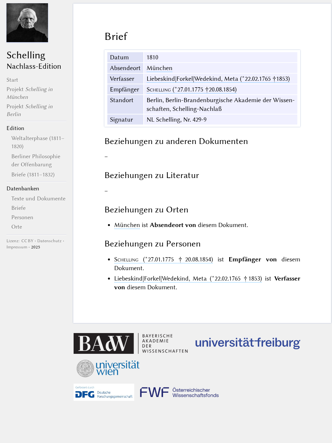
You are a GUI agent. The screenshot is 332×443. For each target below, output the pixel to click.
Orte (16, 226)
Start (12, 80)
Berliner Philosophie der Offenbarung (35, 160)
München (159, 68)
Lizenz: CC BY (19, 241)
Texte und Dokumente (38, 198)
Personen (22, 217)
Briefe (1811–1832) (32, 174)
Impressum (16, 247)
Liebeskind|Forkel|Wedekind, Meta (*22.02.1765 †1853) (218, 78)
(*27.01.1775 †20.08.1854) (192, 89)
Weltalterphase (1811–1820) (38, 142)
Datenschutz (49, 241)
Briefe (18, 208)
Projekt (29, 93)
